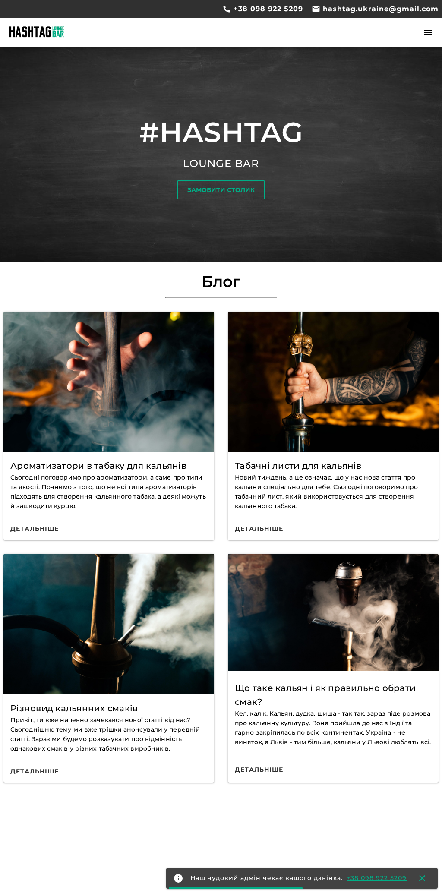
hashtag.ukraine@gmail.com (379, 9)
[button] (427, 32)
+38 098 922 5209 (267, 9)
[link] (34, 528)
